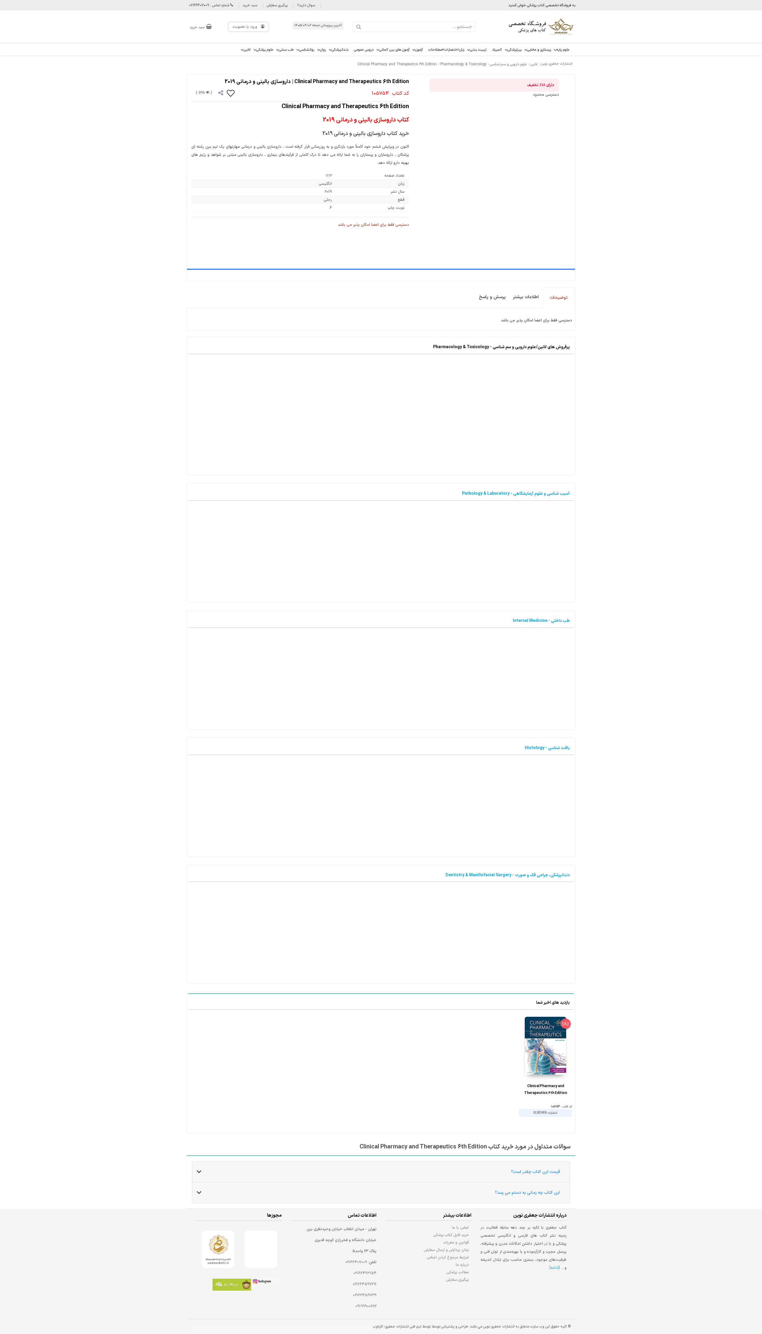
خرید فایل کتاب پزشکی (451, 1235)
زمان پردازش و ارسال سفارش (446, 1250)
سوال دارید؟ (306, 5)
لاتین (247, 49)
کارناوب (378, 1326)
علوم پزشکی (264, 49)
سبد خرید (250, 5)
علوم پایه (563, 49)
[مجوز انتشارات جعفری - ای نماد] (261, 1249)
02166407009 (356, 1262)
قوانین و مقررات (456, 1242)
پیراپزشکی (514, 49)
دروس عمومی (364, 49)
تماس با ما (460, 1227)
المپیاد (497, 49)
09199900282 (366, 1306)
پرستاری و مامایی (539, 49)
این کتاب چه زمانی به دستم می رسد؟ (527, 1193)
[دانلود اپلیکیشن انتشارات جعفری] (232, 1286)
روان (323, 49)
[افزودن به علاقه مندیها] (231, 93)
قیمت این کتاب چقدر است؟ (535, 1172)
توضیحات (559, 297)
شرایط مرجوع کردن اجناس (448, 1257)
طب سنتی (286, 49)
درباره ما (462, 1265)
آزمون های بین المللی (394, 49)
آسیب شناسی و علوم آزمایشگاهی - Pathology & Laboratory (516, 494)
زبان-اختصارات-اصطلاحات (446, 49)
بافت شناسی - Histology (547, 748)
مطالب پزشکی (458, 1272)
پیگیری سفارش (277, 5)
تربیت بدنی (478, 49)
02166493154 (365, 1273)
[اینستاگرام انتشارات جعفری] (266, 1282)
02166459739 (365, 1295)
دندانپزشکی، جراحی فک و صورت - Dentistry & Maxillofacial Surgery (508, 875)
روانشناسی (306, 49)
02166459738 (365, 1284)
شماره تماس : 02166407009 (209, 5)
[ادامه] (554, 1268)
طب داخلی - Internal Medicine (541, 621)
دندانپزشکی (340, 49)
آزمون (419, 49)
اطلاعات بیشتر (526, 297)
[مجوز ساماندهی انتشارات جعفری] (218, 1249)
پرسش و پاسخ (492, 297)
